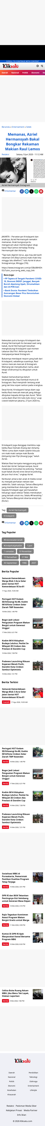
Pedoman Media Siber (26, 1105)
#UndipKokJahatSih (13, 545)
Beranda (6, 127)
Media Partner (30, 1110)
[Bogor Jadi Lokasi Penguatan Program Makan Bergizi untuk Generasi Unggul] (38, 623)
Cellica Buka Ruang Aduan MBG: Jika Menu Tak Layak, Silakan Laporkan (15, 993)
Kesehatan (11, 1090)
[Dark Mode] (37, 66)
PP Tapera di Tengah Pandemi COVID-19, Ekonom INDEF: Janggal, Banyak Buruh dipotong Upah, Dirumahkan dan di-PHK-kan (23, 282)
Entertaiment (18, 127)
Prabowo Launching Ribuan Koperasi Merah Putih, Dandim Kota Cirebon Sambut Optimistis (16, 665)
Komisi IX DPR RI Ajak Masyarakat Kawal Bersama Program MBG (16, 936)
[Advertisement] (22, 22)
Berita (5, 761)
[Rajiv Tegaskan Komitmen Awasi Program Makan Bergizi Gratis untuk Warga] (38, 918)
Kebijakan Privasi (14, 1110)
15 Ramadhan (10, 557)
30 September (10, 562)
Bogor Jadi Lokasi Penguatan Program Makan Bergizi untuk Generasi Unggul (16, 623)
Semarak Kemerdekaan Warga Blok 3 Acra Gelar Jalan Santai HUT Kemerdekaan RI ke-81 (14, 582)
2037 (34, 562)
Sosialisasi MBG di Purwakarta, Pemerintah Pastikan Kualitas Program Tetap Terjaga (15, 877)
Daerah (5, 72)
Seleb (28, 127)
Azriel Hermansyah (17, 510)
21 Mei (25, 557)
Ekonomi (35, 72)
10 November (25, 551)
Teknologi (33, 1077)
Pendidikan (33, 1072)
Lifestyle (33, 1090)
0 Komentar (10, 191)
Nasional (15, 72)
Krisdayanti (9, 515)
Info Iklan (21, 1114)
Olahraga (33, 1081)
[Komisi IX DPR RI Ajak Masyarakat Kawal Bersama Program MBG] (38, 937)
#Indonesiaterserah (13, 539)
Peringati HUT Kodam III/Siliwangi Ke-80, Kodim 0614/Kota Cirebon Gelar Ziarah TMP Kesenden (15, 603)
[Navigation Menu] (42, 66)
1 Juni (29, 545)
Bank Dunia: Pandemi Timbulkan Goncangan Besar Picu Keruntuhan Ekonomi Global (21, 293)
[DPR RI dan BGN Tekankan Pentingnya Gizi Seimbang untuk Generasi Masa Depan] (38, 899)
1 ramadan (9, 551)
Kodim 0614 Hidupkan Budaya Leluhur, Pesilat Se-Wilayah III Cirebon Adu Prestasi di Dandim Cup (15, 644)
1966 (24, 562)
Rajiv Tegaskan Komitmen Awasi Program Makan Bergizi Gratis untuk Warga (15, 917)
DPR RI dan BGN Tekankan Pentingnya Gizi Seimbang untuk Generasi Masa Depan (16, 898)
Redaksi (5, 154)
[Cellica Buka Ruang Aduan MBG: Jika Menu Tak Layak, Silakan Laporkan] (38, 994)
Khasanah (12, 1094)
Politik (25, 72)
